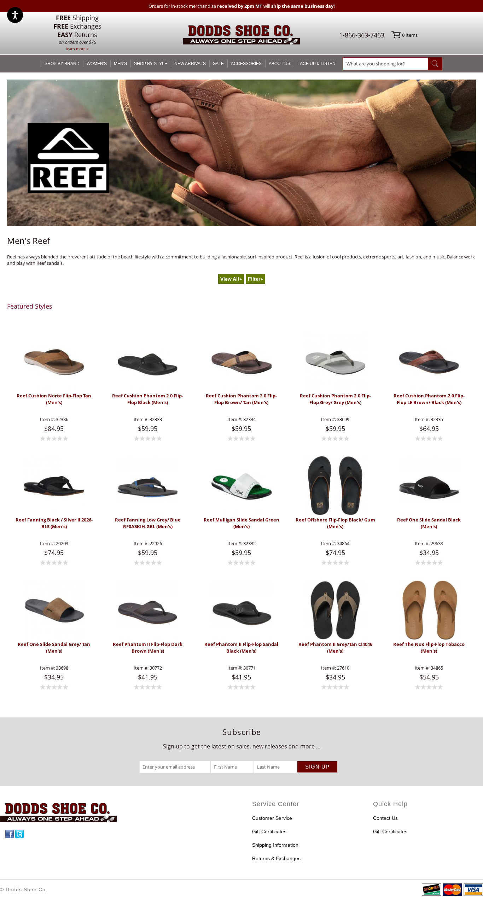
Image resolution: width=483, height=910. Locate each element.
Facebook (9, 834)
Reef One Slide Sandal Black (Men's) (429, 523)
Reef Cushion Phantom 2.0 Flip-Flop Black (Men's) (147, 399)
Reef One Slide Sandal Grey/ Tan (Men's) (54, 647)
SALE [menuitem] (218, 63)
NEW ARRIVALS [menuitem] (190, 63)
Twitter (19, 834)
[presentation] (54, 361)
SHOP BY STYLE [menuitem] (150, 63)
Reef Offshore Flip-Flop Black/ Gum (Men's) (335, 523)
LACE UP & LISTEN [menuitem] (316, 63)
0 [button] (410, 35)
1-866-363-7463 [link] (361, 35)
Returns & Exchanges (276, 858)
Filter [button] (254, 279)
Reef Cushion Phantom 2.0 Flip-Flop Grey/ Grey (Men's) (335, 399)
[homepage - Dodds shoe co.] (241, 36)
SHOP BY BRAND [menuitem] (62, 63)
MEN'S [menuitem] (120, 63)
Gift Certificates (269, 831)
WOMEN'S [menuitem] (97, 63)
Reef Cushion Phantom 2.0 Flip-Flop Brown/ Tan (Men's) (241, 399)
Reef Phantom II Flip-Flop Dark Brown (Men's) (147, 647)
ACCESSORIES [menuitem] (246, 63)
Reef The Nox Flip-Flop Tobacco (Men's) (429, 647)
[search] (385, 64)
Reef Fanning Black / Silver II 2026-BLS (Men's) (54, 523)
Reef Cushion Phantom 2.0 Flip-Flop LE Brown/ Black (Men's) (429, 399)
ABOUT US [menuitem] (279, 63)
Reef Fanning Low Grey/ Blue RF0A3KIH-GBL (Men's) (148, 523)
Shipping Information (275, 845)
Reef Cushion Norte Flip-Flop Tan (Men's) (54, 399)
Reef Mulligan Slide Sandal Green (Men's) (241, 523)
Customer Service (272, 818)
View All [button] (229, 279)
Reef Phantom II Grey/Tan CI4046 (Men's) (335, 647)
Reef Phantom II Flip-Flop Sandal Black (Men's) (241, 647)
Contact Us (385, 818)
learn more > (77, 48)
